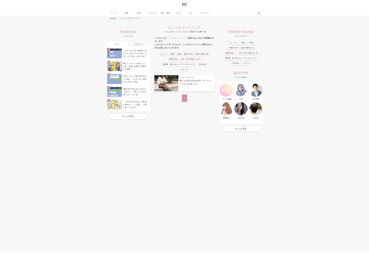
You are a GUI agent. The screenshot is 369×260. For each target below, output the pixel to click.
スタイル (205, 13)
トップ (113, 13)
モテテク (184, 70)
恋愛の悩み (173, 59)
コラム (178, 13)
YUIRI (182, 77)
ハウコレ (112, 18)
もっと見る (128, 116)
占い (191, 13)
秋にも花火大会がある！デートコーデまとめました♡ (195, 82)
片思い (139, 13)
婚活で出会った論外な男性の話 (196, 54)
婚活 (172, 54)
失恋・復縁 (165, 13)
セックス (164, 54)
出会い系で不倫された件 (190, 59)
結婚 (179, 54)
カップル (152, 13)
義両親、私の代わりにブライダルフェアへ (179, 64)
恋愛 (126, 13)
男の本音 (202, 64)
